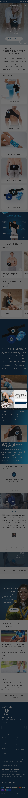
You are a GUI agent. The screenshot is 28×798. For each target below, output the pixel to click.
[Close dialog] (26, 391)
